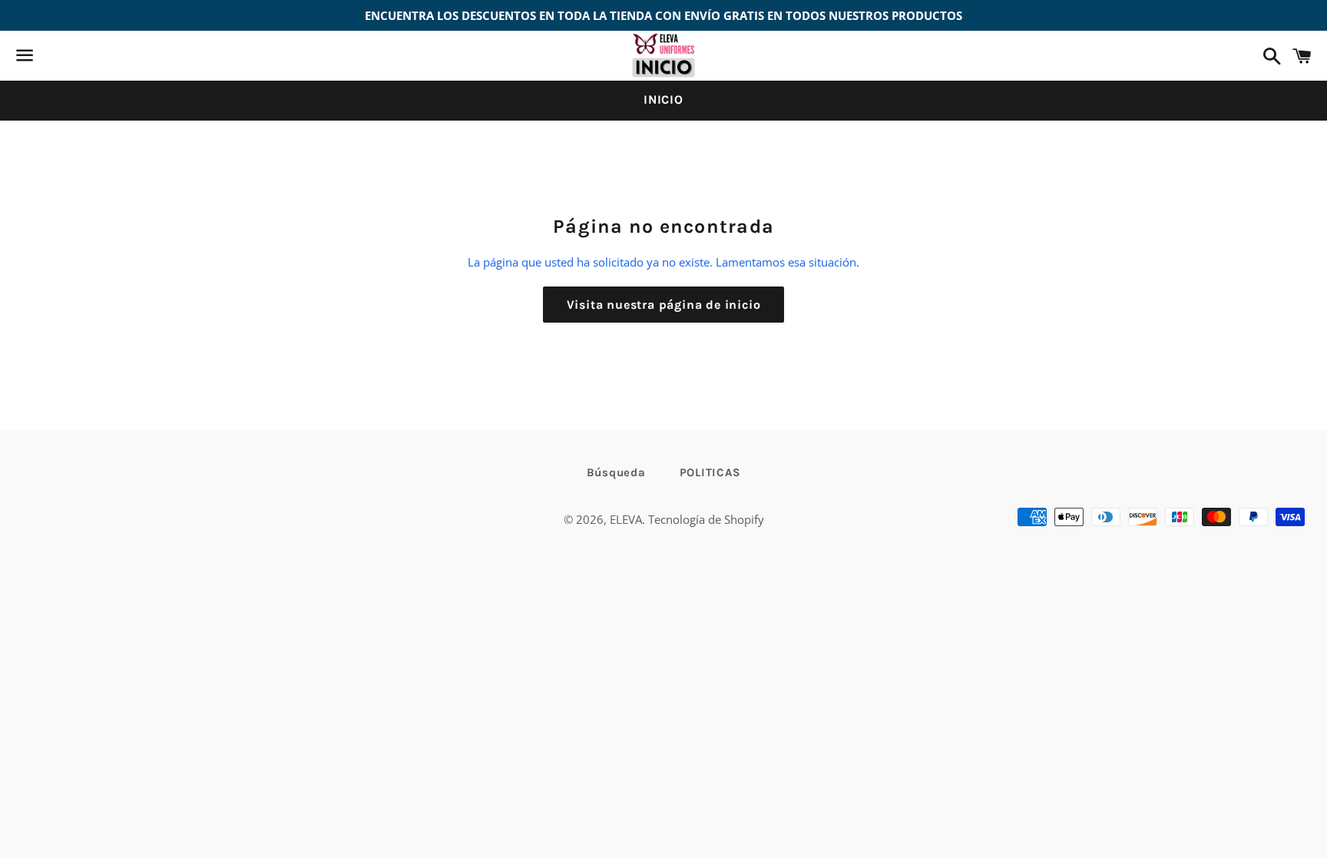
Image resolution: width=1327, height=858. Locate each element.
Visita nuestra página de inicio (664, 304)
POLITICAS (710, 472)
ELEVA (626, 519)
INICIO (663, 99)
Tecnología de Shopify (706, 519)
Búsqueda (616, 472)
